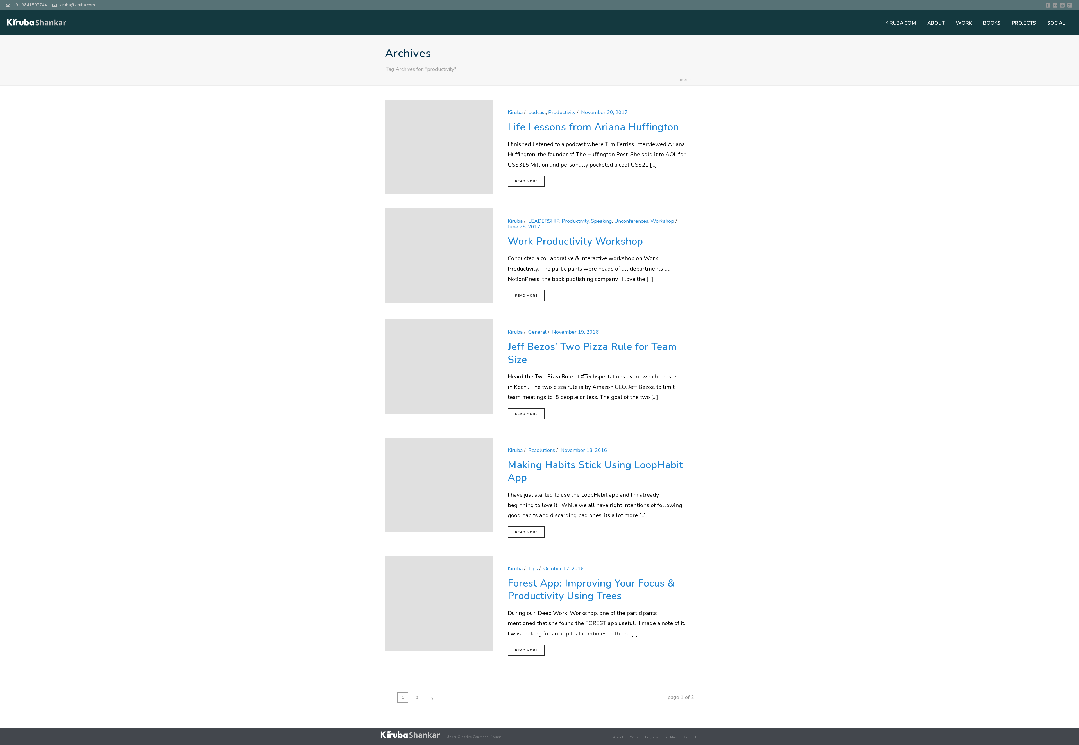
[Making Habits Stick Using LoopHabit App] (439, 484)
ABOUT (936, 23)
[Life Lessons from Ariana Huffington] (439, 146)
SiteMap (671, 737)
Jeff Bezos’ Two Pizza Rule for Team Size (592, 353)
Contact (690, 737)
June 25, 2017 (524, 226)
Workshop (662, 221)
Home (683, 80)
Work (634, 737)
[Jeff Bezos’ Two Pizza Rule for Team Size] (439, 366)
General (537, 332)
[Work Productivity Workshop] (439, 255)
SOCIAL (1056, 23)
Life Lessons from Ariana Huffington (593, 127)
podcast (537, 112)
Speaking (601, 221)
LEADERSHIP (543, 221)
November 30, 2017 (604, 112)
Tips (533, 568)
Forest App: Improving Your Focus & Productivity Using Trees (591, 590)
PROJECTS (1024, 23)
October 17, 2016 (563, 568)
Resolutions (541, 450)
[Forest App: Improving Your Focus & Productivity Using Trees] (439, 602)
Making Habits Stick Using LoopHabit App (595, 471)
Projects (651, 737)
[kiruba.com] (410, 734)
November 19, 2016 (575, 332)
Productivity (561, 112)
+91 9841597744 (30, 5)
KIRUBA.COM (900, 23)
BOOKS (992, 23)
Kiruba (515, 112)
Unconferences (631, 221)
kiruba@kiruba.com (77, 5)
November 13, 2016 (584, 450)
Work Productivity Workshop (575, 241)
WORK (964, 23)
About (618, 737)
